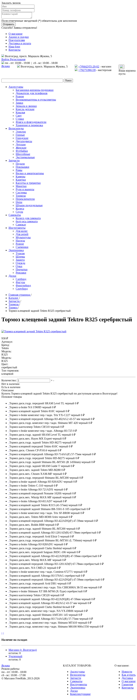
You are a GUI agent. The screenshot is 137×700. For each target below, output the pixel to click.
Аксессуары (77, 671)
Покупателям (17, 40)
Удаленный (15, 656)
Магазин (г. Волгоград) (23, 649)
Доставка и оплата (20, 43)
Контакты (15, 49)
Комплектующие (80, 694)
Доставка (127, 678)
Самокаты (76, 681)
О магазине (15, 33)
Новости (127, 671)
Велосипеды (77, 674)
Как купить (129, 674)
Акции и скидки (19, 36)
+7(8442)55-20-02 (88, 66)
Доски (74, 690)
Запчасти (75, 678)
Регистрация (17, 59)
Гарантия (127, 684)
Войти (5, 59)
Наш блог (14, 46)
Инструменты (78, 684)
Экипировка (77, 687)
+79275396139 (87, 70)
